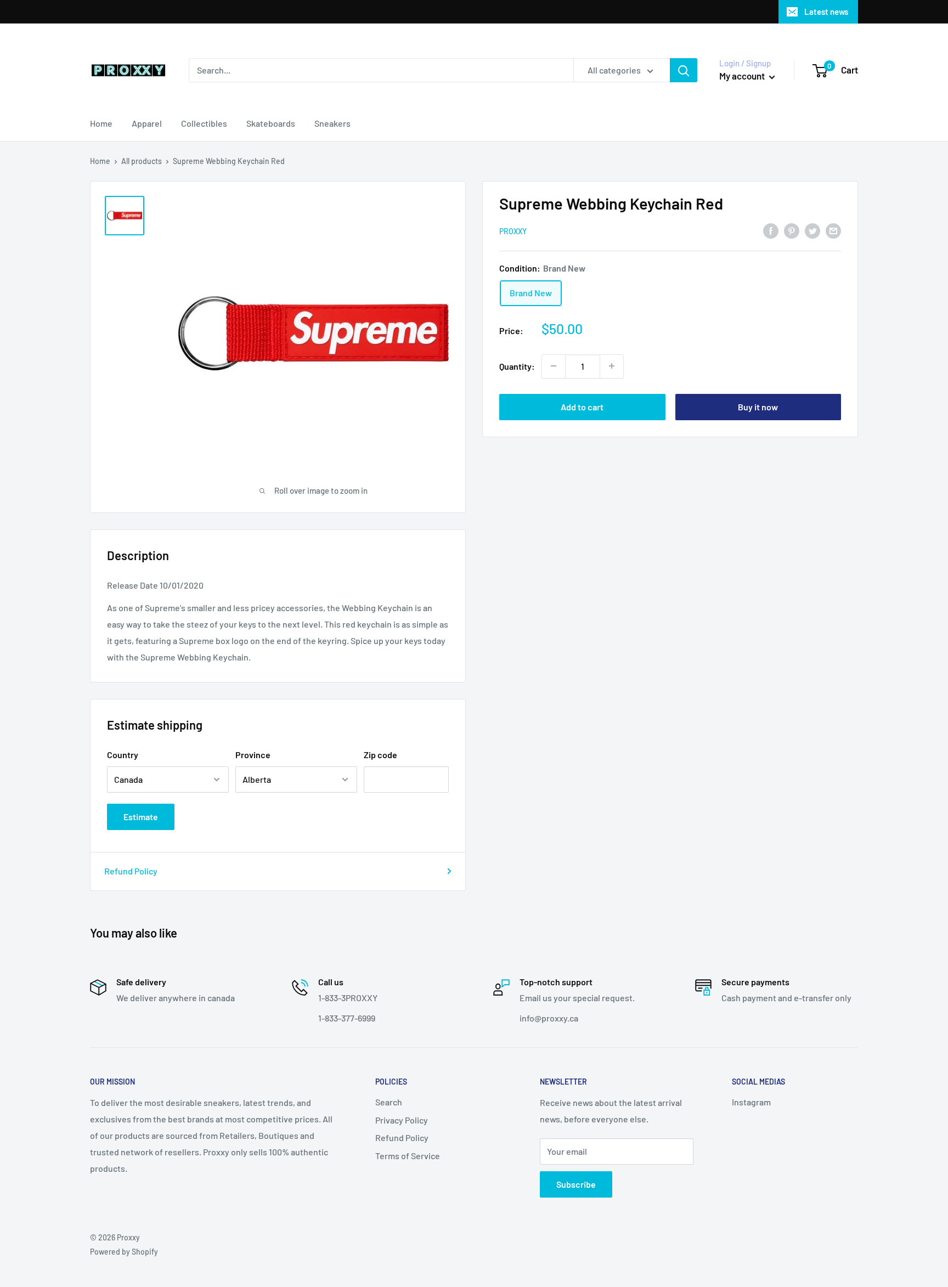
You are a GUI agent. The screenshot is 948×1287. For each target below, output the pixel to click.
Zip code (380, 754)
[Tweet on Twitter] (812, 230)
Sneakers (332, 123)
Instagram (751, 1102)
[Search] (683, 70)
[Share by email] (833, 230)
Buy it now (758, 406)
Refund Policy (130, 871)
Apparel (147, 123)
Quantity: (517, 366)
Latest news (826, 11)
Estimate (140, 816)
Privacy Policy (401, 1120)
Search (388, 1102)
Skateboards (270, 123)
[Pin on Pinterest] (791, 230)
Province (252, 754)
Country (122, 754)
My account (742, 75)
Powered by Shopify (124, 1251)
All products (141, 161)
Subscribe (576, 1184)
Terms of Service (407, 1155)
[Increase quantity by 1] (611, 365)
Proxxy (513, 231)
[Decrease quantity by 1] (553, 365)
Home (101, 123)
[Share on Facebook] (770, 230)
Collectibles (204, 123)
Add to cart (582, 406)
